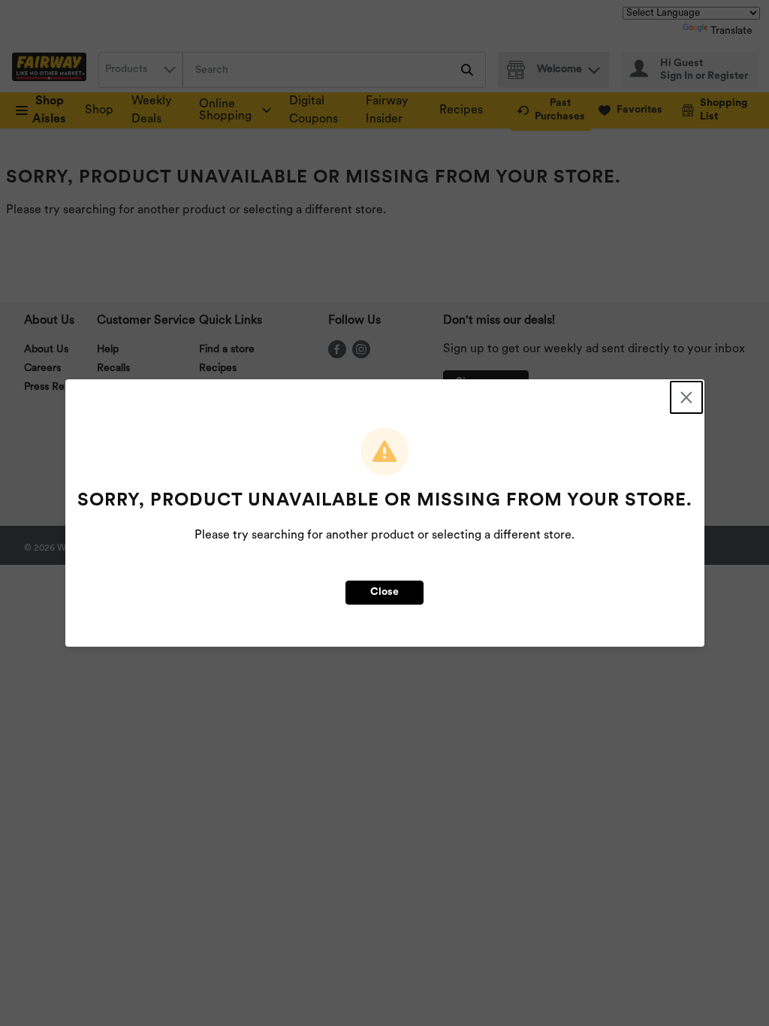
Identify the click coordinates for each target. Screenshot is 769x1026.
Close (384, 592)
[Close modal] (686, 397)
